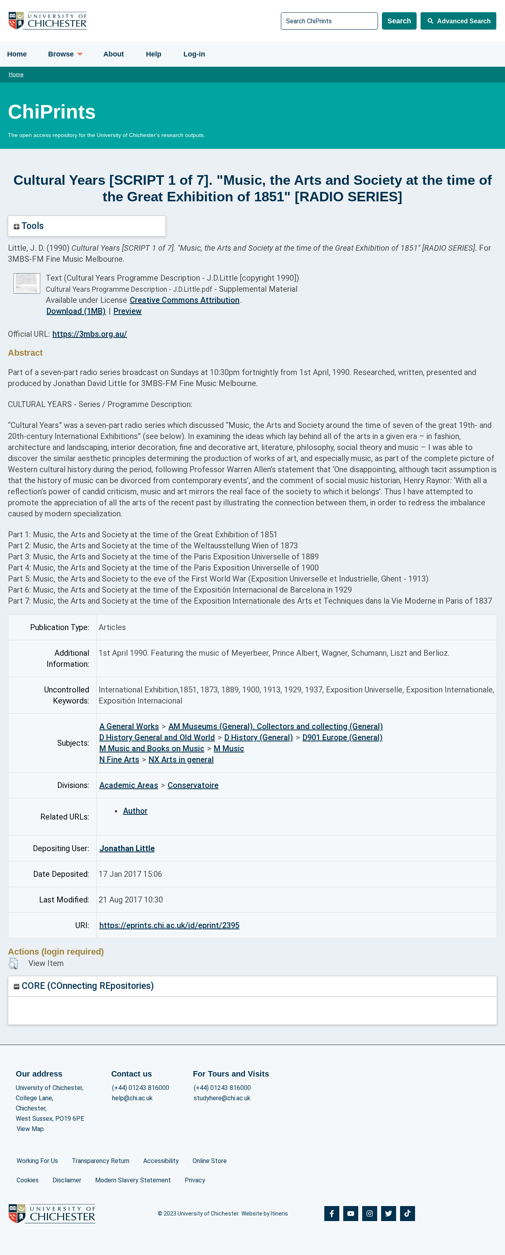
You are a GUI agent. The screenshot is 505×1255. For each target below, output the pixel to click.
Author (135, 811)
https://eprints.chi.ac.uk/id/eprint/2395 (169, 925)
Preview (128, 311)
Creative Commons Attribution (184, 300)
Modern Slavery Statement (133, 1180)
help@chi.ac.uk (132, 1098)
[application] (78, 54)
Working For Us (37, 1161)
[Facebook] (331, 1213)
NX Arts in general (181, 759)
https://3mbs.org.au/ (89, 334)
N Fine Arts (119, 759)
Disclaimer (66, 1180)
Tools (31, 226)
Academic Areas (128, 785)
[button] (13, 964)
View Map (30, 1129)
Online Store (210, 1161)
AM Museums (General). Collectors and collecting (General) (275, 726)
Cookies (28, 1180)
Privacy (195, 1180)
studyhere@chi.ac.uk (222, 1098)
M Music (229, 748)
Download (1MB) (76, 311)
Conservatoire (193, 785)
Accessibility (161, 1161)
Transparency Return (100, 1161)
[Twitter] (388, 1213)
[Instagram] (369, 1213)
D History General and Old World (157, 737)
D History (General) (258, 737)
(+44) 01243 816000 (140, 1088)
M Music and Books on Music (151, 748)
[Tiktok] (407, 1213)
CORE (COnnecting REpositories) (86, 986)
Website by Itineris (264, 1213)
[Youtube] (350, 1213)
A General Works (129, 726)
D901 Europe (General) (343, 737)
